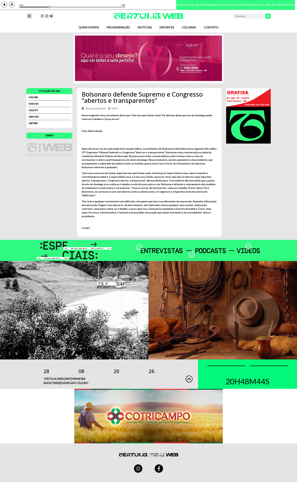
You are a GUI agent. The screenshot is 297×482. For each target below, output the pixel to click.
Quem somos (89, 27)
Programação (118, 27)
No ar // (192, 4)
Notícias (145, 27)
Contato (211, 27)
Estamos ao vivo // (211, 4)
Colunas (189, 27)
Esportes (167, 27)
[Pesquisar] (268, 16)
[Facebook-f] (42, 16)
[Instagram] (47, 16)
